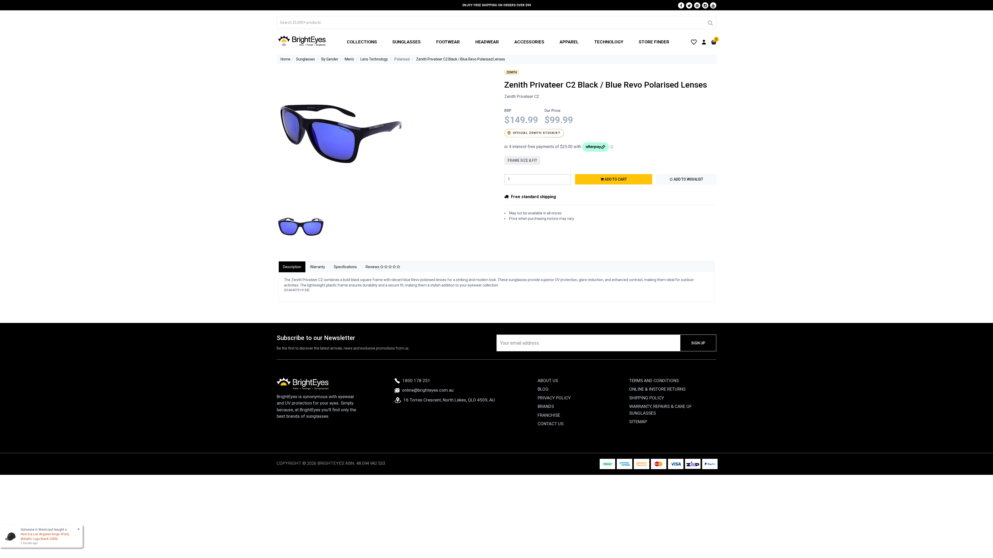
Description (292, 267)
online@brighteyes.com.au (428, 390)
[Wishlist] (694, 42)
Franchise (549, 415)
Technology (608, 41)
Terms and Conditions (654, 380)
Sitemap (638, 421)
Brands (546, 406)
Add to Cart (615, 179)
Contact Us (550, 423)
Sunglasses (406, 41)
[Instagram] (705, 5)
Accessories (529, 41)
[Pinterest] (697, 5)
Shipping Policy (646, 397)
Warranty (317, 267)
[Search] (710, 22)
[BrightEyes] (302, 40)
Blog (543, 389)
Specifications (345, 267)
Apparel (569, 41)
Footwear (448, 41)
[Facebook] (681, 5)
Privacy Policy (554, 397)
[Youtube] (713, 5)
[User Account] (704, 42)
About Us (548, 380)
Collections (362, 41)
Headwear (487, 41)
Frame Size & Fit (522, 160)
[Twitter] (689, 5)
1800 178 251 (416, 380)
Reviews (373, 267)
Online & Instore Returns (657, 389)
